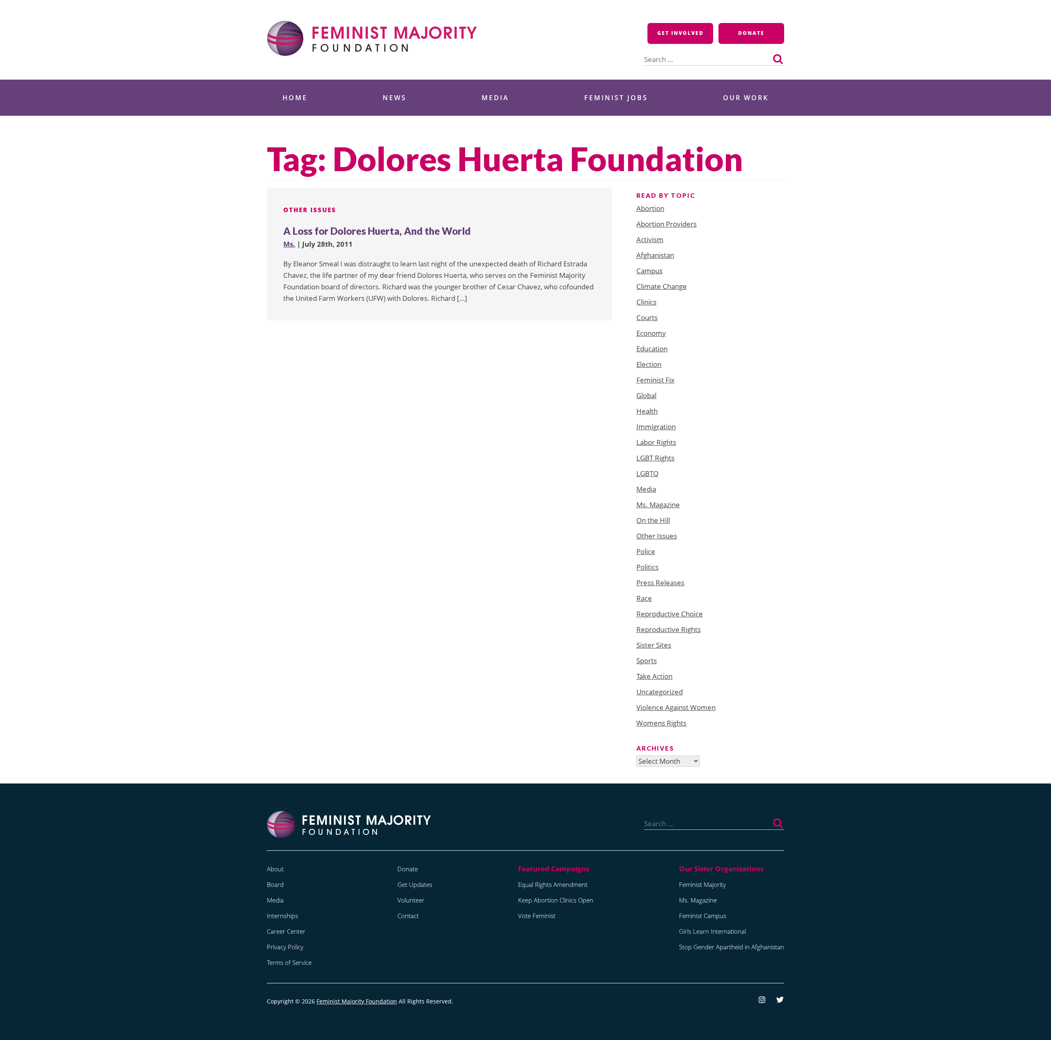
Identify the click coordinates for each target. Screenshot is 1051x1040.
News (394, 97)
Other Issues (309, 210)
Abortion (650, 208)
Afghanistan (655, 255)
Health (647, 411)
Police (645, 551)
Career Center (286, 931)
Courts (647, 317)
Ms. (289, 244)
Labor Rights (656, 442)
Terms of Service (289, 962)
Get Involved (680, 33)
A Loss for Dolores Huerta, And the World (376, 231)
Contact (408, 916)
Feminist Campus (702, 916)
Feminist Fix (655, 380)
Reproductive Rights (668, 629)
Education (652, 348)
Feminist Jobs (616, 97)
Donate (751, 33)
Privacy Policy (285, 947)
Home (294, 97)
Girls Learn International (712, 931)
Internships (282, 916)
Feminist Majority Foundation (357, 1001)
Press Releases (660, 582)
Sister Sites (653, 645)
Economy (651, 333)
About (275, 869)
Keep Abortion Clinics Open (555, 900)
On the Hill (653, 520)
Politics (647, 567)
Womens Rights (661, 723)
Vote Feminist (536, 916)
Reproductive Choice (669, 614)
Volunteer (411, 900)
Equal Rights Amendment (552, 884)
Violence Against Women (676, 707)
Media (495, 97)
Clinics (646, 302)
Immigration (656, 426)
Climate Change (661, 286)
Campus (649, 270)
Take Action (654, 676)
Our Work (746, 97)
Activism (649, 239)
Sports (646, 660)
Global (646, 395)
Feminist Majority (702, 884)
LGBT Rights (655, 458)
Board (275, 884)
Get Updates (414, 884)
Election (648, 364)
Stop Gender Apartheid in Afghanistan (731, 947)
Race (644, 598)
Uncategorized (659, 691)
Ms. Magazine (658, 504)
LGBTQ (647, 473)
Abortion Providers (666, 224)
